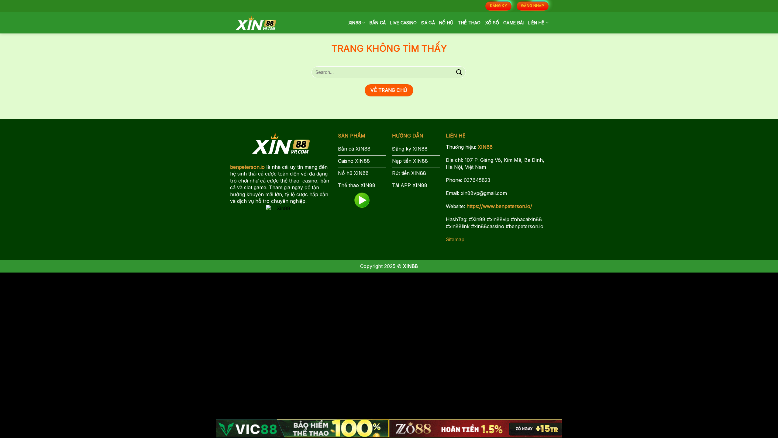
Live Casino (403, 22)
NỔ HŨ (446, 22)
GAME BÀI (513, 22)
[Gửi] (459, 72)
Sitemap (455, 239)
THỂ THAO (469, 22)
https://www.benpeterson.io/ (499, 206)
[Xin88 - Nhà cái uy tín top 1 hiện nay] (255, 22)
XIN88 (354, 22)
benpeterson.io (247, 167)
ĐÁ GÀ (428, 22)
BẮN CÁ (378, 22)
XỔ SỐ (492, 22)
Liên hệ (536, 22)
